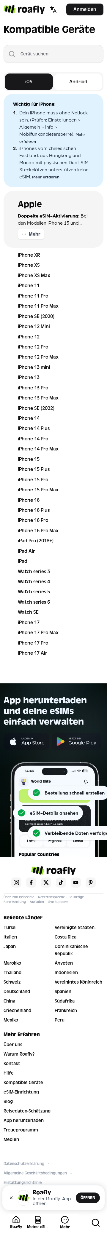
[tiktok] (61, 882)
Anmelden (84, 9)
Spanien (63, 991)
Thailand (12, 972)
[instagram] (16, 882)
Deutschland (17, 991)
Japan (10, 946)
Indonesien (66, 972)
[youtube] (76, 882)
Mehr (34, 234)
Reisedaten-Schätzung (27, 1111)
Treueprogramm (21, 1130)
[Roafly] (24, 9)
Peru (59, 1020)
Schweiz (12, 982)
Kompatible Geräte (23, 1082)
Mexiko (11, 1020)
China (9, 1001)
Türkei (10, 927)
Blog (8, 1101)
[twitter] (46, 882)
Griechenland (17, 1010)
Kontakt (12, 1063)
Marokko (12, 963)
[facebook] (31, 882)
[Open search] (95, 1222)
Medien (11, 1139)
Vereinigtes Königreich (78, 982)
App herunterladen (24, 1120)
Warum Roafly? (19, 1054)
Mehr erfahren (45, 177)
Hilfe (9, 1073)
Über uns (13, 1044)
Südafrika (65, 1001)
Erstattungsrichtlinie (23, 1182)
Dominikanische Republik (71, 950)
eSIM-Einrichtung (21, 1092)
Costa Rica (65, 937)
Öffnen (88, 1197)
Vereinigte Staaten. (75, 927)
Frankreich (66, 1010)
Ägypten (64, 963)
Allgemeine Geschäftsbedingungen (35, 1173)
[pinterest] (91, 882)
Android (78, 82)
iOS (28, 82)
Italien (10, 937)
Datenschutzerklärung (24, 1163)
